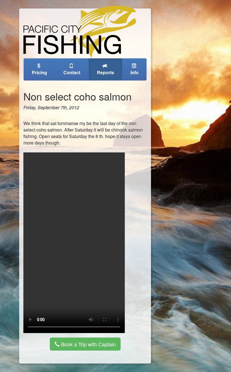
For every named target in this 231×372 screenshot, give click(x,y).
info (134, 72)
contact (71, 72)
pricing (39, 72)
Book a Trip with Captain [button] (88, 344)
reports (105, 72)
